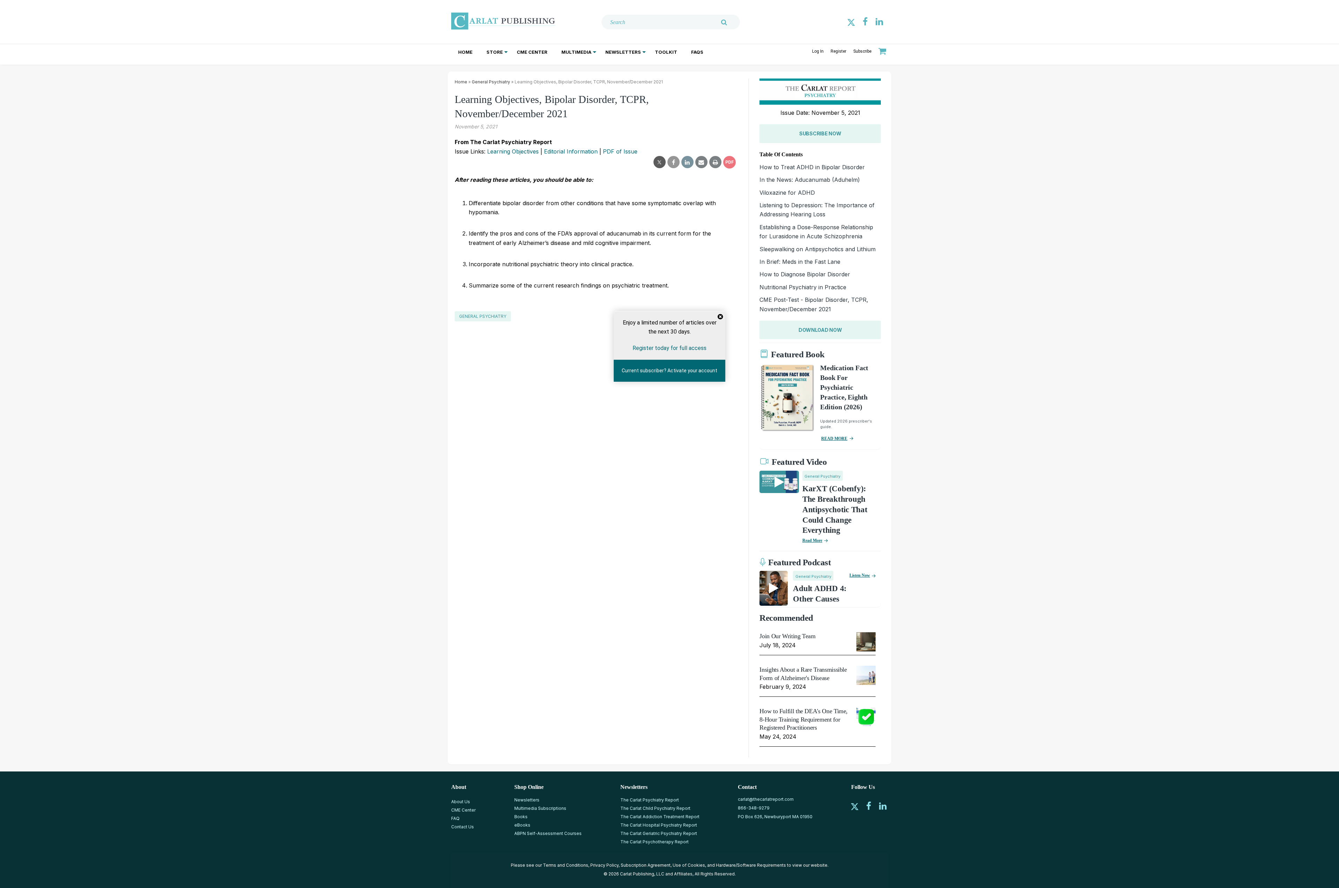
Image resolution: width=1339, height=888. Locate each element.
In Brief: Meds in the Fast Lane (799, 261)
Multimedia (576, 52)
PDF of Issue (620, 151)
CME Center (532, 52)
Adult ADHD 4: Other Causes (820, 593)
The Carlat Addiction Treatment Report (659, 816)
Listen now (859, 575)
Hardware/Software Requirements (751, 865)
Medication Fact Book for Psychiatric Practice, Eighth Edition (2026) (844, 387)
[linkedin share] (687, 162)
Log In (818, 51)
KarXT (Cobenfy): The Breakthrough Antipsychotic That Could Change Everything (835, 509)
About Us (460, 801)
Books (521, 816)
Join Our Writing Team (787, 636)
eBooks (522, 825)
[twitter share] (659, 162)
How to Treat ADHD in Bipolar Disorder (812, 167)
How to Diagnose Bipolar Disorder (804, 274)
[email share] (701, 162)
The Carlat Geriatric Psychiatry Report (658, 833)
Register (838, 51)
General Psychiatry (491, 81)
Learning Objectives (513, 151)
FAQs (697, 52)
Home (465, 52)
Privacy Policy (604, 865)
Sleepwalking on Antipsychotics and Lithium (817, 249)
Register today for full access (669, 348)
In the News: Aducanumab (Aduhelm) (809, 179)
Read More (812, 540)
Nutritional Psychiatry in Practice (802, 287)
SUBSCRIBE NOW (820, 133)
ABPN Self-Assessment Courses (548, 833)
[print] (715, 162)
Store (494, 52)
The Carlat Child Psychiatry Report (655, 808)
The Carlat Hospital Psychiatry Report (658, 825)
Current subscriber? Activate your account (669, 370)
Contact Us (462, 826)
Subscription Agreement (646, 865)
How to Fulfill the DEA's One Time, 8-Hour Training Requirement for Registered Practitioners (803, 719)
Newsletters (623, 52)
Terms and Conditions (565, 865)
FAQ (455, 818)
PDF (729, 162)
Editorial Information (571, 151)
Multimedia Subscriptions (540, 808)
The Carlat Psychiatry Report (649, 800)
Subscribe (862, 51)
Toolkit (666, 52)
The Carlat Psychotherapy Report (654, 841)
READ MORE (834, 438)
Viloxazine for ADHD (787, 192)
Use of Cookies (689, 865)
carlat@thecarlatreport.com (766, 799)
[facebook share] (673, 162)
